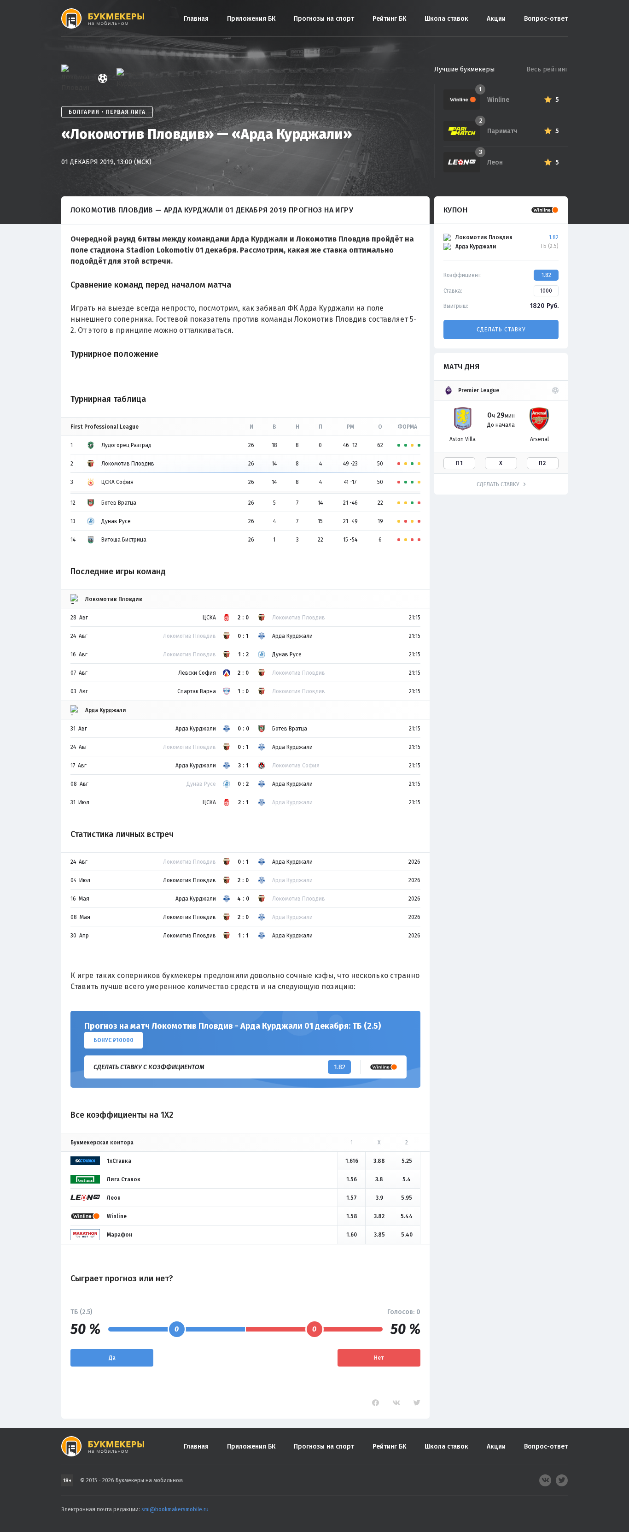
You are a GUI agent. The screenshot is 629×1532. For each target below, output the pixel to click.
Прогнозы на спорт (324, 19)
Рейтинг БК (389, 19)
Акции (496, 19)
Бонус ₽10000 (113, 1040)
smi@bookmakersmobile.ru (175, 1509)
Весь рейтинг (547, 69)
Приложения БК (251, 19)
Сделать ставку (501, 329)
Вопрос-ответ (546, 19)
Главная (196, 19)
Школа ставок (446, 19)
